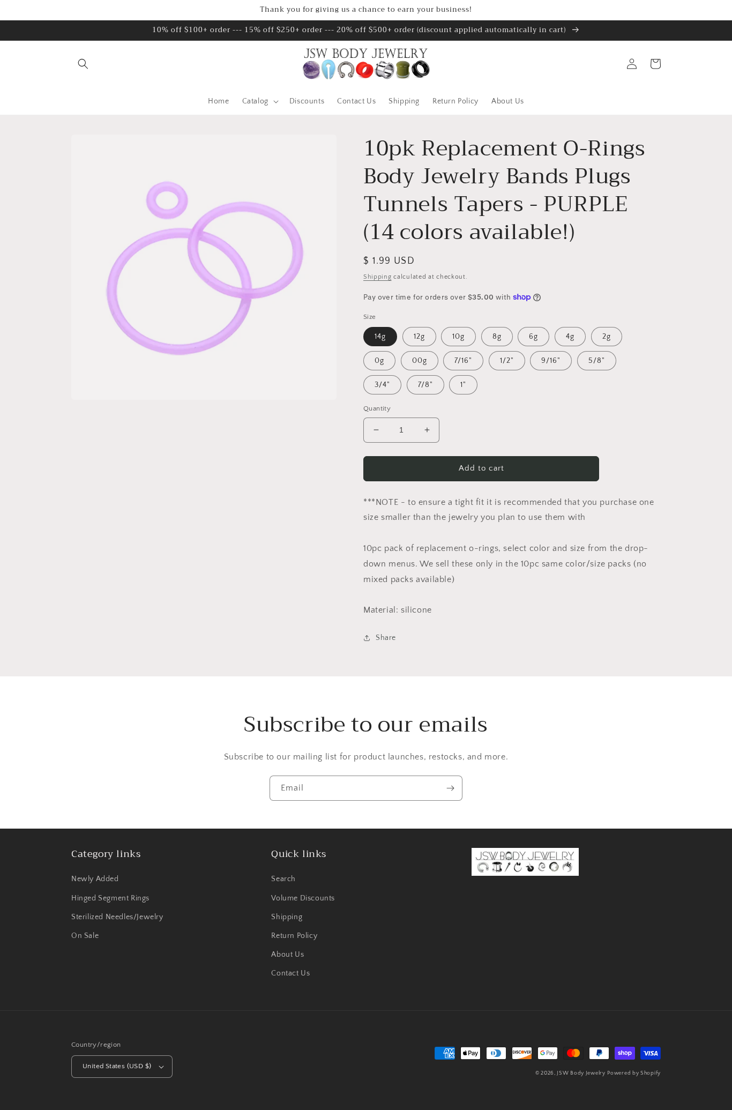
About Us (287, 954)
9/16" (551, 360)
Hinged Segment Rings (110, 898)
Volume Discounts (303, 898)
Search (283, 879)
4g (570, 336)
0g (379, 360)
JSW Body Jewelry (581, 1073)
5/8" (596, 360)
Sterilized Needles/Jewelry (117, 917)
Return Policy (294, 936)
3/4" (382, 385)
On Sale (85, 936)
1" (463, 385)
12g (419, 336)
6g (533, 336)
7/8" (425, 385)
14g (380, 336)
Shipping (377, 276)
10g (458, 336)
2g (606, 336)
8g (497, 336)
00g (419, 360)
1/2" (507, 360)
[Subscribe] (450, 788)
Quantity (377, 408)
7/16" (463, 360)
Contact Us (290, 973)
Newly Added (95, 879)
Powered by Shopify (634, 1073)
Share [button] (386, 638)
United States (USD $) (117, 1066)
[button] (83, 64)
